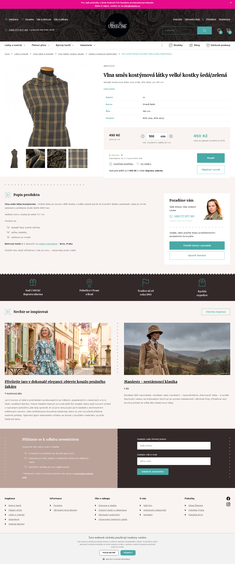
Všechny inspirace (216, 311)
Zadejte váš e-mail (147, 454)
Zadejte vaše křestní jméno (151, 439)
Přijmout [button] (128, 552)
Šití (127, 388)
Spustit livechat (197, 255)
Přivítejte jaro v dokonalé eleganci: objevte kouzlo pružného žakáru (55, 384)
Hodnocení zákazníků (154, 510)
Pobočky (177, 19)
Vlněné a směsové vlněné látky (103, 54)
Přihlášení (211, 19)
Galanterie (14, 519)
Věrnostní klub (192, 19)
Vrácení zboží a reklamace (113, 510)
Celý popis (109, 88)
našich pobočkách (48, 243)
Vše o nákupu (61, 19)
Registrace (224, 19)
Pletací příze (15, 510)
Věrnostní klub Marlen (65, 510)
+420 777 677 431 (184, 216)
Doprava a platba (107, 505)
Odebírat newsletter (153, 471)
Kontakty (148, 514)
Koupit (210, 158)
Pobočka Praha (196, 510)
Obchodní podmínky (109, 514)
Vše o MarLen (43, 19)
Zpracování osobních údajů (113, 519)
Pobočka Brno (195, 514)
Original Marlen (16, 524)
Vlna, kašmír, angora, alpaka (71, 54)
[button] (116, 155)
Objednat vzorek (211, 169)
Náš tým (147, 505)
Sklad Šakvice (195, 505)
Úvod (7, 54)
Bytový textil (15, 505)
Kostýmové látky (14, 393)
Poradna (58, 505)
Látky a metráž (21, 54)
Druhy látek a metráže (43, 54)
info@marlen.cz (132, 6)
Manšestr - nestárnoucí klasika (150, 382)
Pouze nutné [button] (109, 552)
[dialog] (117, 549)
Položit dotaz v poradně (197, 245)
